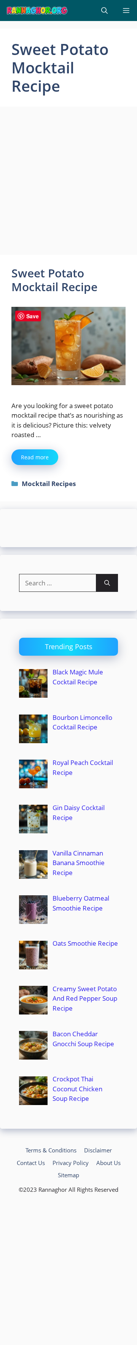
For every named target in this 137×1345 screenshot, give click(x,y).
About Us (108, 1163)
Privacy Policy (71, 1163)
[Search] (107, 583)
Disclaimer (98, 1150)
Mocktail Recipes (49, 483)
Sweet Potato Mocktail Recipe (54, 280)
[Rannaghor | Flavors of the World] (37, 10)
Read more (35, 457)
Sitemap (68, 1175)
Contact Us (31, 1163)
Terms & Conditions (50, 1150)
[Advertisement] (68, 183)
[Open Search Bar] (104, 10)
